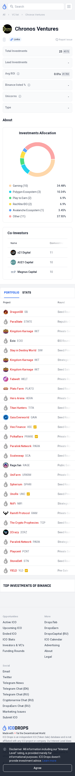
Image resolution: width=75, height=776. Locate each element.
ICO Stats (9, 639)
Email (6, 671)
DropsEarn (51, 628)
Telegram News (13, 683)
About (48, 651)
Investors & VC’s (13, 645)
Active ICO (10, 622)
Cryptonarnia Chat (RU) (18, 700)
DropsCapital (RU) (56, 633)
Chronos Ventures (35, 14)
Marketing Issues (14, 711)
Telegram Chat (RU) (16, 694)
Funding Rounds (13, 651)
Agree (37, 767)
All (4, 14)
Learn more (49, 760)
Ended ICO (10, 633)
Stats (26, 292)
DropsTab (50, 622)
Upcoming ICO (12, 628)
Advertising (52, 645)
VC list (15, 14)
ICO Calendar (53, 639)
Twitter (7, 677)
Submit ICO (10, 717)
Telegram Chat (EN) (16, 688)
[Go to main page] (4, 6)
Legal (48, 656)
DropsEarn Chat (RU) (16, 706)
